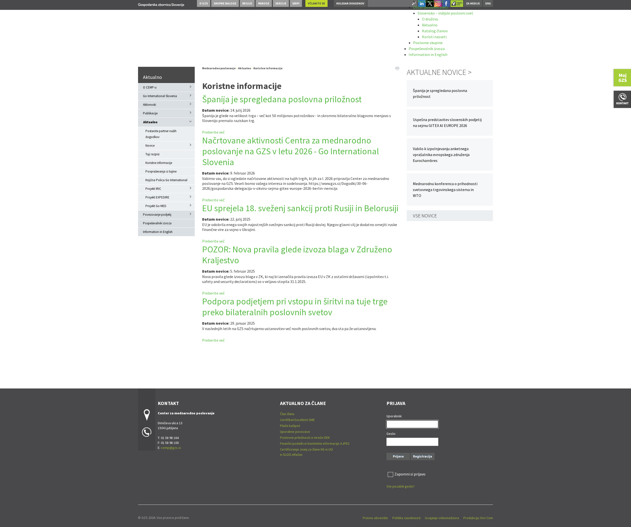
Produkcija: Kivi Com (478, 518)
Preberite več (213, 132)
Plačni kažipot (290, 425)
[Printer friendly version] (397, 67)
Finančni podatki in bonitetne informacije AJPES (315, 443)
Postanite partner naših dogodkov (160, 134)
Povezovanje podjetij (157, 214)
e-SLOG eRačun (291, 454)
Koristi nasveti (434, 36)
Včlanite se (316, 3)
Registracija (422, 456)
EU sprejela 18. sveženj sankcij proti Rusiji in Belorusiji (300, 208)
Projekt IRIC (153, 189)
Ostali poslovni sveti (430, 7)
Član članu (287, 414)
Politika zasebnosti (406, 518)
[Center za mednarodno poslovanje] (161, 4)
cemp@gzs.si (171, 447)
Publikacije (150, 113)
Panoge (263, 3)
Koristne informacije (158, 163)
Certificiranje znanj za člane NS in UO (306, 449)
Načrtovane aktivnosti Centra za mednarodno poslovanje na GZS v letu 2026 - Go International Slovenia (290, 151)
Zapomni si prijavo (409, 474)
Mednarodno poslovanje (219, 68)
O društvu (430, 19)
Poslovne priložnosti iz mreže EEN (305, 437)
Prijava (398, 456)
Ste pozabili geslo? (400, 486)
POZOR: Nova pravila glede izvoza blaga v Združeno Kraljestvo (297, 255)
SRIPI (295, 3)
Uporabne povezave (295, 431)
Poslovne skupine (428, 42)
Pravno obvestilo (375, 518)
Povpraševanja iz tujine (160, 171)
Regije (247, 3)
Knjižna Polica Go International (166, 180)
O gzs (203, 3)
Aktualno (430, 24)
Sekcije (280, 3)
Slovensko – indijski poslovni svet (445, 13)
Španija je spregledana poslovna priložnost (282, 99)
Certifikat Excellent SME (297, 420)
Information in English (428, 54)
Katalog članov (435, 30)
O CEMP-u (150, 87)
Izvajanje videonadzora (442, 518)
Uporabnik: (394, 416)
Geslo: (391, 433)
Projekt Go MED (155, 206)
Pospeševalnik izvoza (427, 48)
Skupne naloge (225, 3)
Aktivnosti (149, 105)
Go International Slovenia (160, 96)
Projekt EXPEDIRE (157, 197)
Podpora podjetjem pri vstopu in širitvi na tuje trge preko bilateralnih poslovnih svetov (294, 307)
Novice (150, 145)
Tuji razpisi (152, 154)
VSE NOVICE (425, 215)
